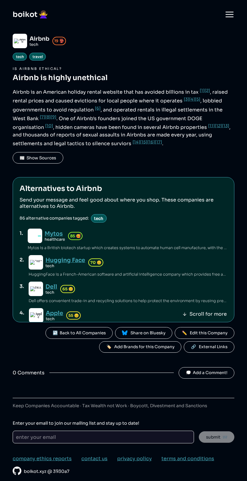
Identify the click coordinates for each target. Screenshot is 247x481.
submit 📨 (216, 437)
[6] (98, 108)
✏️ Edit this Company (204, 333)
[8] (48, 117)
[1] (202, 90)
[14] (136, 142)
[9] (53, 117)
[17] (158, 142)
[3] (186, 99)
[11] (211, 125)
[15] (143, 142)
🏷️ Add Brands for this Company (140, 346)
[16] (151, 142)
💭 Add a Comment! (206, 372)
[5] (197, 99)
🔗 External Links (209, 346)
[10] (49, 125)
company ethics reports (42, 458)
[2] (207, 90)
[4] (192, 99)
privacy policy (134, 458)
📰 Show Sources (38, 158)
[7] (42, 117)
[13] (225, 125)
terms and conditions (187, 458)
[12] (218, 125)
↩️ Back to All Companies (79, 333)
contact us (94, 458)
